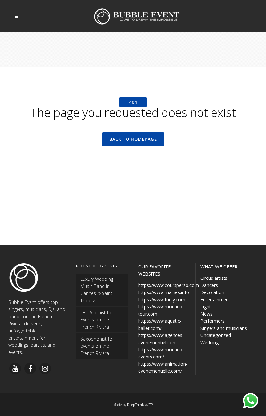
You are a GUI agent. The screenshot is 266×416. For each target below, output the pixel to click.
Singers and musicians (223, 328)
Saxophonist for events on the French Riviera (97, 346)
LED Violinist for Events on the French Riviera (96, 319)
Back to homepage (133, 139)
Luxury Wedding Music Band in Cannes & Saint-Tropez (97, 290)
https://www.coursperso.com (168, 285)
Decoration (212, 292)
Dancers (209, 285)
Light (205, 307)
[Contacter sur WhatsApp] (251, 401)
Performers (212, 321)
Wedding (209, 342)
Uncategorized (215, 335)
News (206, 314)
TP (151, 404)
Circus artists (213, 278)
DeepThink (135, 404)
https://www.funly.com (161, 299)
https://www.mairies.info (163, 292)
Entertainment (215, 299)
